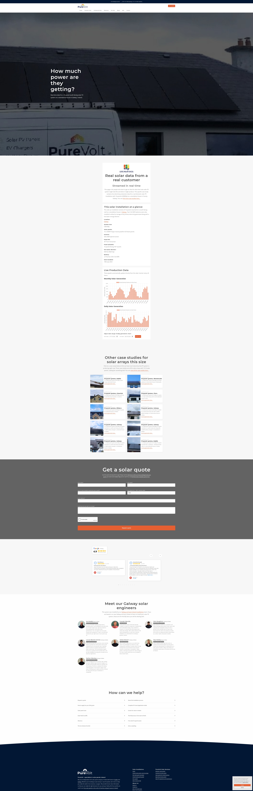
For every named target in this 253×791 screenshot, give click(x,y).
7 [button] (130, 584)
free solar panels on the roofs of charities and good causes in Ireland (101, 788)
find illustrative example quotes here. (140, 476)
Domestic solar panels (160, 771)
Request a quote (82, 700)
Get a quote (171, 5)
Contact (128, 10)
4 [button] (124, 584)
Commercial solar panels (160, 773)
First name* (80, 482)
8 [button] (132, 584)
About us (80, 721)
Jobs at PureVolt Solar (137, 789)
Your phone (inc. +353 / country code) (136, 490)
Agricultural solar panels (160, 777)
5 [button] (126, 584)
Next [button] (160, 555)
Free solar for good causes (134, 721)
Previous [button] (151, 555)
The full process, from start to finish (137, 715)
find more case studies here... (131, 198)
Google (99, 572)
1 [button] (118, 584)
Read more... (150, 575)
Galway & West (167, 621)
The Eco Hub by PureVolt (84, 726)
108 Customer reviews (102, 552)
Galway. (124, 212)
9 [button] (134, 584)
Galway (106, 221)
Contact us (135, 787)
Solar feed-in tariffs (82, 715)
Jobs (123, 10)
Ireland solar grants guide (138, 777)
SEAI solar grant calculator (138, 775)
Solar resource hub (137, 780)
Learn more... (246, 782)
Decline (242, 787)
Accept (242, 785)
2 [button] (120, 584)
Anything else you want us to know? (86, 506)
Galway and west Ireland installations (133, 612)
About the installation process (135, 700)
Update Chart (138, 336)
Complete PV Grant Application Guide (137, 705)
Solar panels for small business (162, 775)
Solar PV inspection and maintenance (163, 778)
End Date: (122, 336)
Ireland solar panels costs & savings (140, 773)
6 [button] (128, 584)
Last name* (130, 482)
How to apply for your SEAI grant (86, 705)
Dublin (116, 779)
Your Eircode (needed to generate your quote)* (89, 490)
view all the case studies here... (139, 370)
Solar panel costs (82, 710)
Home (80, 10)
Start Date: (106, 336)
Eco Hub (113, 10)
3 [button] (122, 584)
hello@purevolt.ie (116, 1)
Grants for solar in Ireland (134, 710)
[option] (126, 570)
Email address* (81, 498)
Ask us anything (132, 726)
